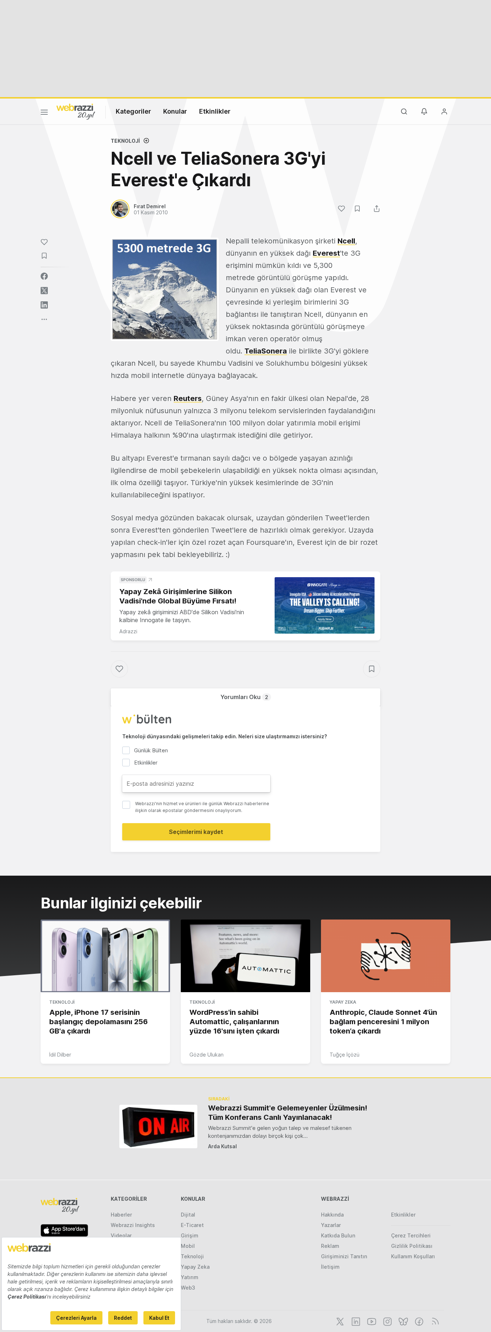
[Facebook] (418, 1321)
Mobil (188, 1246)
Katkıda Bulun (338, 1235)
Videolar (121, 1235)
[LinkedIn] (355, 1321)
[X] (339, 1321)
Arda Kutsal (222, 1146)
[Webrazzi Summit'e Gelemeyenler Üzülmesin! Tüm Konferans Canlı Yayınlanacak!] (158, 1126)
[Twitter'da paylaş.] (44, 290)
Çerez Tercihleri (411, 1235)
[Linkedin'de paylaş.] (44, 305)
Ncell (346, 241)
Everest (326, 253)
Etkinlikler (214, 111)
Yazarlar (331, 1225)
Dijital (188, 1215)
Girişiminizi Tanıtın (344, 1256)
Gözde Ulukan (206, 1055)
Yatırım (189, 1277)
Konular (175, 111)
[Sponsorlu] (325, 605)
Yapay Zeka (343, 1002)
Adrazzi (128, 631)
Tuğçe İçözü (344, 1055)
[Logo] (75, 111)
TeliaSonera (265, 351)
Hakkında (332, 1215)
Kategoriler (133, 111)
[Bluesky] (402, 1321)
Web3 (188, 1288)
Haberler (121, 1215)
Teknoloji (125, 141)
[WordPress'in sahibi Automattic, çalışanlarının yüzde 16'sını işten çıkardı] (245, 956)
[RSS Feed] (434, 1321)
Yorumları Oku (244, 697)
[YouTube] (371, 1321)
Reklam (330, 1246)
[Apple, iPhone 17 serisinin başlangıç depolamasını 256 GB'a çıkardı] (105, 956)
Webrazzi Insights (133, 1225)
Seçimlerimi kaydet (196, 831)
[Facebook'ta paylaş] (44, 276)
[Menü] (44, 113)
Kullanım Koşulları (413, 1256)
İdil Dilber (60, 1055)
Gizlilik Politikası (411, 1246)
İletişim (330, 1267)
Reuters (188, 398)
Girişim (189, 1235)
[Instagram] (386, 1321)
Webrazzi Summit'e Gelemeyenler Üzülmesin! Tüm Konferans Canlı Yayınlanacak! (287, 1113)
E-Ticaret (192, 1225)
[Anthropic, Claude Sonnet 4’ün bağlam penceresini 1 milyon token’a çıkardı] (385, 956)
